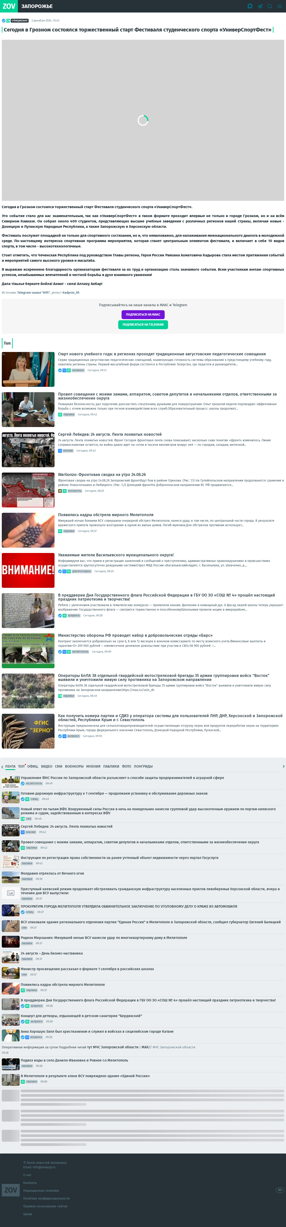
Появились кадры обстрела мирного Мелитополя (106, 514)
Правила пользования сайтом (45, 1206)
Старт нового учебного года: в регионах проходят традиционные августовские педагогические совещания (162, 354)
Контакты (30, 1183)
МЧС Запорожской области (116, 1047)
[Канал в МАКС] (250, 6)
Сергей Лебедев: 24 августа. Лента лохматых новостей (110, 434)
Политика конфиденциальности (46, 1198)
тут (89, 1047)
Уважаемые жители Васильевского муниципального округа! (116, 555)
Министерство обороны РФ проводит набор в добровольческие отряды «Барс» (135, 635)
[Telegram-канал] (260, 6)
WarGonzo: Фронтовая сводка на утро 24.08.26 (102, 474)
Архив (27, 1214)
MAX (145, 1047)
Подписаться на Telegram (143, 325)
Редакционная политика (41, 1191)
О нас (27, 1175)
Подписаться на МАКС (143, 314)
